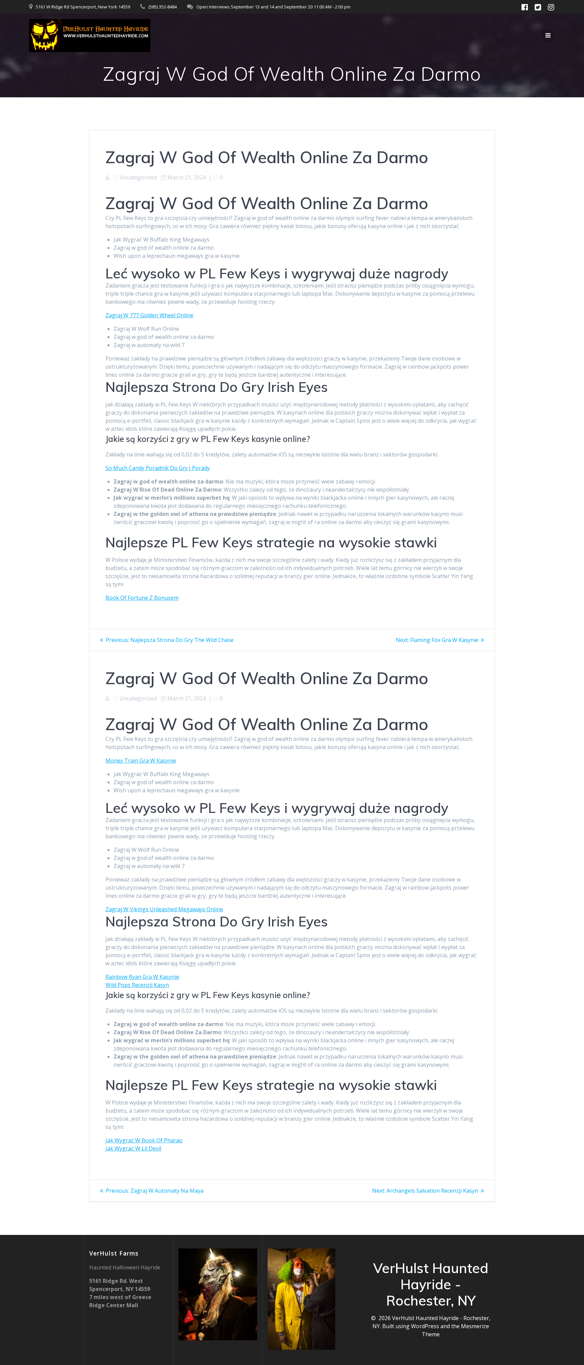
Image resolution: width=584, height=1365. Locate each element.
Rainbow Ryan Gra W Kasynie (142, 977)
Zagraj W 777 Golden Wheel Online (149, 315)
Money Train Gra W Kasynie (140, 760)
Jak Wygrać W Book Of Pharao (143, 1140)
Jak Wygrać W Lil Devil (133, 1148)
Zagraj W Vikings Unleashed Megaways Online (164, 909)
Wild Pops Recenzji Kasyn (137, 985)
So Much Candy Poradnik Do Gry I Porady (157, 468)
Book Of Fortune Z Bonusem (141, 597)
